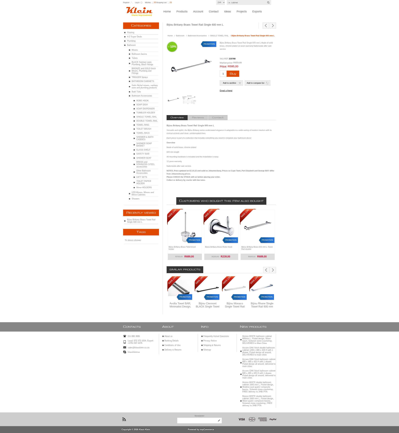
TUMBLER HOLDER (145, 113)
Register (126, 2)
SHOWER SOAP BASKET (144, 144)
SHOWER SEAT (143, 158)
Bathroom (131, 45)
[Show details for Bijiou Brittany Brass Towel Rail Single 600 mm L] (174, 100)
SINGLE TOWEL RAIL (146, 117)
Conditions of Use (172, 345)
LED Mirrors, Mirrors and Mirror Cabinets (143, 193)
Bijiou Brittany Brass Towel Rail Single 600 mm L (141, 220)
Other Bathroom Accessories (143, 172)
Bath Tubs (136, 92)
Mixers (135, 50)
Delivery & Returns (172, 350)
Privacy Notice (210, 341)
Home (167, 11)
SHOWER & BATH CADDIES (144, 138)
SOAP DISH (142, 104)
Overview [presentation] (177, 118)
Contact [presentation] (218, 118)
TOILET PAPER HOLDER (143, 182)
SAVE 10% (172, 280)
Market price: (226, 63)
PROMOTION (185, 297)
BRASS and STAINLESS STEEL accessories (145, 164)
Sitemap (207, 350)
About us (168, 336)
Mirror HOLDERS (144, 187)
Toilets (135, 58)
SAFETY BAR (142, 154)
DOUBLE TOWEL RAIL (147, 121)
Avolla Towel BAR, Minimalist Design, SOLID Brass (180, 306)
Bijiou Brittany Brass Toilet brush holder (182, 248)
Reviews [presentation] (198, 118)
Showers (135, 199)
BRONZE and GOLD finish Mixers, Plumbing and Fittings (144, 70)
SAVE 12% (226, 280)
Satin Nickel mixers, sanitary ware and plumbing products (145, 86)
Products (181, 11)
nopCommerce (207, 429)
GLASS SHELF (143, 150)
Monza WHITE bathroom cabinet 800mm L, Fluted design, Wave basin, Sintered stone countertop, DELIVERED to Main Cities (257, 339)
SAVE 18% (199, 280)
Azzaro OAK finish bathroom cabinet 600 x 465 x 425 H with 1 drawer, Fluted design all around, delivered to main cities (259, 374)
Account (198, 11)
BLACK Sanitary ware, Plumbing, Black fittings (142, 63)
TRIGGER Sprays (140, 77)
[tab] (177, 117)
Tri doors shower (133, 240)
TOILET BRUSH (143, 129)
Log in (137, 2)
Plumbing (131, 41)
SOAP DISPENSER (145, 109)
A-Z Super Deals (134, 37)
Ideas (227, 11)
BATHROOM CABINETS (143, 81)
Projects (242, 11)
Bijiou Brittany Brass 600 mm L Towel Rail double (257, 248)
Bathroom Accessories (142, 96)
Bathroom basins (139, 54)
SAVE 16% (254, 280)
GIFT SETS (141, 177)
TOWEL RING (142, 125)
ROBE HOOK (142, 100)
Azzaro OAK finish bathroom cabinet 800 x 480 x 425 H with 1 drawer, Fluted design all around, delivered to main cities (259, 362)
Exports (257, 11)
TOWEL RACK (143, 133)
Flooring (130, 32)
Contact (214, 11)
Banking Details (171, 341)
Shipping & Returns (212, 345)
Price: (223, 66)
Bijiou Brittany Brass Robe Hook (218, 247)
